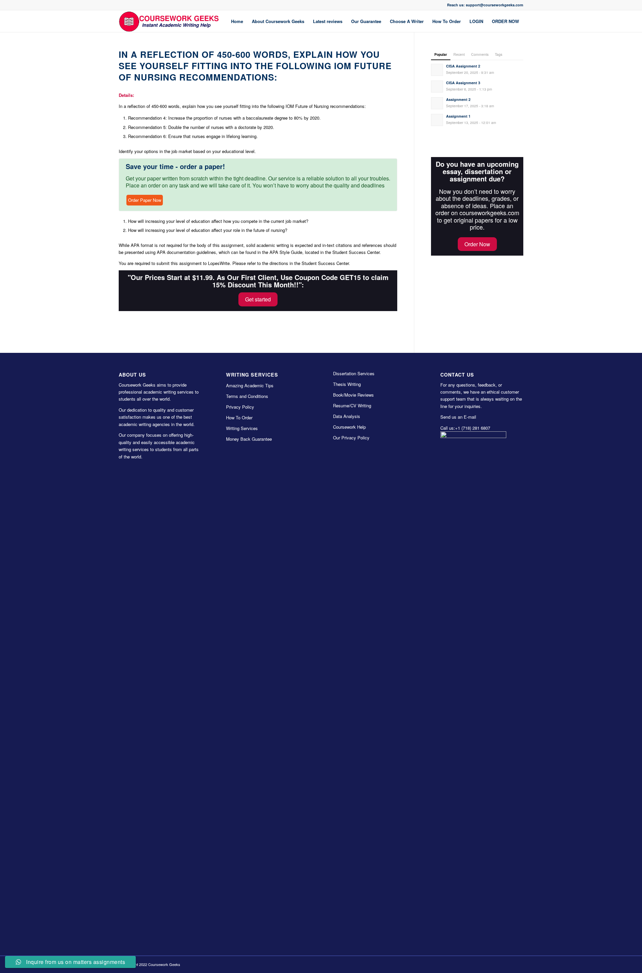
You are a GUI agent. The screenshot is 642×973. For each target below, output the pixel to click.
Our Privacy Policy (351, 437)
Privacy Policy (240, 407)
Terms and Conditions (247, 396)
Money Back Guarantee (249, 439)
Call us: (447, 428)
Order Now (477, 244)
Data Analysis (346, 416)
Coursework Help (349, 427)
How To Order (239, 417)
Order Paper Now (144, 200)
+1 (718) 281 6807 (472, 428)
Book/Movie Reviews (353, 395)
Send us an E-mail (458, 417)
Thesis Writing (347, 384)
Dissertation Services (353, 373)
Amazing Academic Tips (250, 385)
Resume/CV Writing (352, 405)
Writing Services (242, 428)
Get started (258, 299)
